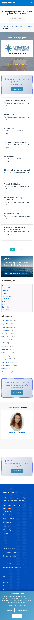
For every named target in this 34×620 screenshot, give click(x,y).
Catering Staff (5, 336)
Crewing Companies (8, 563)
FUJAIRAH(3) (5, 299)
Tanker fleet (4, 349)
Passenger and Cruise (7, 359)
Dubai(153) (5, 285)
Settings (9, 610)
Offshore (4, 340)
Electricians (4, 330)
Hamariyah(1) (6, 307)
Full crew (4, 346)
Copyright (5, 533)
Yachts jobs (4, 362)
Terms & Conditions (8, 518)
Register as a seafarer (9, 548)
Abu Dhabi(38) (6, 288)
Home (3, 26)
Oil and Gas (4, 352)
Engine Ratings (5, 327)
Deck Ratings (5, 333)
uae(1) (3, 304)
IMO (4, 590)
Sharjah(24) (5, 290)
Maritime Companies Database (12, 567)
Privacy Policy (22, 605)
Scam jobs (6, 526)
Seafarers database (8, 560)
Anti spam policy (8, 522)
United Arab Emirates (25, 26)
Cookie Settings (17, 89)
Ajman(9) (4, 293)
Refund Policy (7, 530)
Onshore (3, 356)
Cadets (3, 343)
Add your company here (17, 64)
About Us (5, 582)
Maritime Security (6, 372)
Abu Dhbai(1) (5, 310)
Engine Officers (5, 324)
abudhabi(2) (5, 301)
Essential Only (22, 610)
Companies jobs (6, 365)
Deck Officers (5, 320)
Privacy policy (7, 511)
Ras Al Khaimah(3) (7, 296)
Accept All (17, 616)
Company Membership (9, 556)
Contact (5, 586)
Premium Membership (9, 552)
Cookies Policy (12, 605)
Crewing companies (12, 26)
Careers (3, 368)
